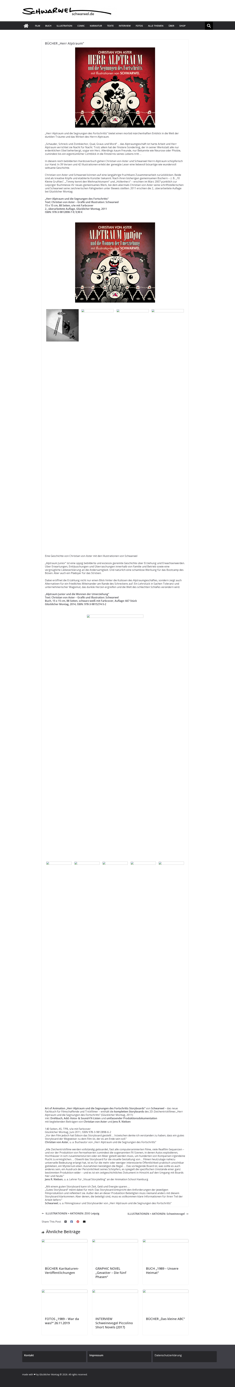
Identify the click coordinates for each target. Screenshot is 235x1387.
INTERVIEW (125, 25)
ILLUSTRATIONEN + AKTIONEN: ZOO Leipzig (72, 1213)
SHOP (182, 25)
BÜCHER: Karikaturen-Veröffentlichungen (62, 1270)
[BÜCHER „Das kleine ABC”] (165, 1291)
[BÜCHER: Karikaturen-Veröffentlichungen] (64, 1241)
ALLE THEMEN (155, 25)
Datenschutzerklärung (168, 1355)
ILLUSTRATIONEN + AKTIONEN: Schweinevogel (156, 1214)
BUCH (48, 25)
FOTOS (139, 25)
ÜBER (171, 25)
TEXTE (110, 25)
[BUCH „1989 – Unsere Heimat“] (165, 1241)
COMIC (81, 25)
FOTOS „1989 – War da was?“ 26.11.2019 (62, 1321)
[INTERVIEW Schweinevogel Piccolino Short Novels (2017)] (115, 1291)
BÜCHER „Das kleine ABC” (165, 1319)
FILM (37, 25)
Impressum (96, 1355)
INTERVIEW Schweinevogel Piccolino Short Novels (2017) (114, 1323)
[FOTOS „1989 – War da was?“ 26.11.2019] (64, 1291)
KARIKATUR (96, 25)
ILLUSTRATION (64, 25)
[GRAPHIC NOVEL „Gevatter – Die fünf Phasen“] (115, 1241)
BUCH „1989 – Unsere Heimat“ (162, 1270)
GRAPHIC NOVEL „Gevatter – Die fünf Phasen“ (110, 1272)
